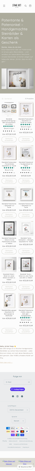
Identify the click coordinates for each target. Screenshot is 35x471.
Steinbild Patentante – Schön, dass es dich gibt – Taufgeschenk (26, 313)
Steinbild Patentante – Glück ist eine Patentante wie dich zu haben (9, 240)
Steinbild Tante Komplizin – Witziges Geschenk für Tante (26, 240)
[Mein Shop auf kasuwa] (9, 462)
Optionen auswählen (9, 139)
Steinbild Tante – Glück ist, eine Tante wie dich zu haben (26, 276)
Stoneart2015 (16, 438)
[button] (4, 6)
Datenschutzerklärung (25, 441)
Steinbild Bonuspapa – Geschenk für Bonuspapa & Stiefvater (9, 313)
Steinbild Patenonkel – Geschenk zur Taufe (26, 205)
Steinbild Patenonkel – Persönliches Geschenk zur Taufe (9, 164)
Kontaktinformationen (14, 447)
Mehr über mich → (6, 362)
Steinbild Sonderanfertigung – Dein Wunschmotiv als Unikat (9, 121)
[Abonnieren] (29, 382)
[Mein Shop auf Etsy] (25, 462)
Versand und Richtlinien (21, 444)
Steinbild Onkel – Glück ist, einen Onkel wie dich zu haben (9, 276)
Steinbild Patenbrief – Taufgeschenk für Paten (26, 164)
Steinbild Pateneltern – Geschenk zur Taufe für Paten (26, 120)
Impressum (26, 447)
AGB (10, 444)
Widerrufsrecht (13, 441)
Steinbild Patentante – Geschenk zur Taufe (9, 205)
